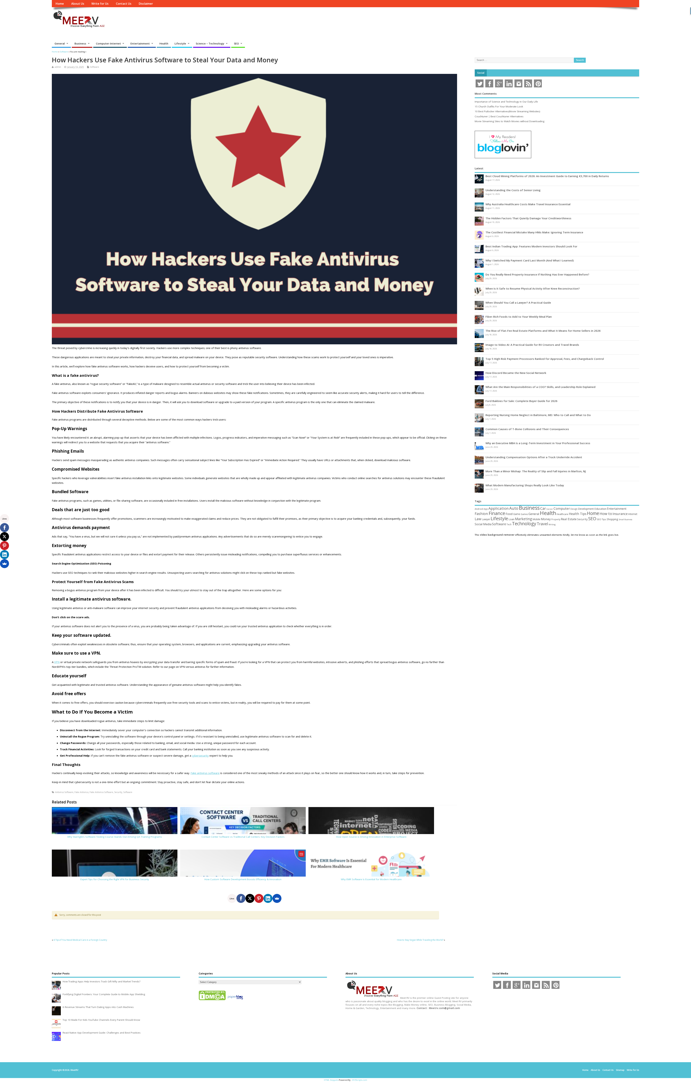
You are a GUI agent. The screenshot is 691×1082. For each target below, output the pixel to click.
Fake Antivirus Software (101, 792)
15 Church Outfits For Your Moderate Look (499, 106)
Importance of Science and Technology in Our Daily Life (506, 101)
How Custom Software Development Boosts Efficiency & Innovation (242, 879)
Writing (552, 524)
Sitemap (620, 1070)
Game (516, 514)
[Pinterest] (258, 898)
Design (573, 508)
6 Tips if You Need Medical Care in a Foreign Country (80, 939)
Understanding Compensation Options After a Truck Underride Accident (533, 457)
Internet (632, 514)
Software (94, 66)
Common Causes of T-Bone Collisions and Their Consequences (527, 429)
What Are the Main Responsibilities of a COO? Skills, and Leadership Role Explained (540, 387)
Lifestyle (180, 43)
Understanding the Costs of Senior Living (513, 190)
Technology (524, 523)
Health (163, 43)
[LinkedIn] (267, 898)
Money (546, 519)
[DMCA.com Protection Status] (212, 1000)
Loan (511, 519)
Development (586, 508)
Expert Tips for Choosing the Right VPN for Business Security (114, 879)
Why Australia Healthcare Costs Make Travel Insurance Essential (527, 204)
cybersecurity (200, 755)
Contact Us (123, 4)
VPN (57, 662)
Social (480, 72)
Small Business (625, 519)
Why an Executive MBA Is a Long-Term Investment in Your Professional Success (537, 443)
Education (600, 508)
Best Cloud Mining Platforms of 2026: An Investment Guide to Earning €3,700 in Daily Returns (547, 176)
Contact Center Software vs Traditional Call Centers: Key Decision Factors (243, 836)
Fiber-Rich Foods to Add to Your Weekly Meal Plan (518, 316)
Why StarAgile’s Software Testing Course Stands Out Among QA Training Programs (114, 836)
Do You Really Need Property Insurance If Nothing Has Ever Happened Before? (537, 274)
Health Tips (577, 514)
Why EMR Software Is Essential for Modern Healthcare (371, 879)
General (60, 43)
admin (58, 66)
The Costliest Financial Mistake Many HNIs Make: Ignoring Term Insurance (534, 232)
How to (606, 513)
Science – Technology (210, 43)
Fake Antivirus (81, 792)
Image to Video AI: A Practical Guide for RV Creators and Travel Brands (532, 344)
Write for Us (100, 4)
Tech (509, 524)
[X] (249, 898)
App (486, 508)
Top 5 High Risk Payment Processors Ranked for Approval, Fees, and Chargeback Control (544, 359)
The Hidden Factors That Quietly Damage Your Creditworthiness (528, 218)
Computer (562, 508)
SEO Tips (601, 519)
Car (543, 508)
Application (498, 508)
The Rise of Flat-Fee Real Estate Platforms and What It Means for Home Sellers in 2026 (542, 330)
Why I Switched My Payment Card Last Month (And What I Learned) (529, 260)
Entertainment (140, 43)
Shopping (612, 519)
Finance (497, 513)
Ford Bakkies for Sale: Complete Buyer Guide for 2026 (521, 401)
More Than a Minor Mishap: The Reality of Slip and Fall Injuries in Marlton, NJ (535, 471)
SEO (236, 43)
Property (555, 519)
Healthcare (562, 514)
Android (479, 508)
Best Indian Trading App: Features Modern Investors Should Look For (531, 246)
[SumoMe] (276, 898)
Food (509, 514)
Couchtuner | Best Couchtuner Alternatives (499, 116)
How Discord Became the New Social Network (515, 373)
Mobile (536, 519)
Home (59, 4)
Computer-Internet (108, 43)
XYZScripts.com (359, 1080)
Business (80, 43)
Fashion (481, 513)
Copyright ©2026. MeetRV (65, 1070)
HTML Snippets (331, 1080)
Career (549, 509)
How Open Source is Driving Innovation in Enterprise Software (371, 836)
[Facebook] (240, 898)
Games (524, 514)
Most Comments (486, 93)
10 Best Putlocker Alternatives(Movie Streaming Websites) (507, 111)
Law (478, 518)
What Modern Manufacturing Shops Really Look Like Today (524, 485)
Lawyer (486, 519)
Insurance (620, 514)
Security (118, 792)
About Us (77, 4)
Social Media (483, 524)
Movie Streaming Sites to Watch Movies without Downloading (509, 121)
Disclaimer (146, 4)
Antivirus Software (64, 792)
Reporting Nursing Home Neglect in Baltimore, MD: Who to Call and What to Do (538, 415)
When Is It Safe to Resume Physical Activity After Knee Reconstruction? (532, 288)
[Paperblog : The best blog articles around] (235, 1000)
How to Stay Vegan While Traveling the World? (420, 939)
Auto (513, 508)
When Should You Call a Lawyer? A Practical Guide (518, 302)
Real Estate (569, 519)
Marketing (523, 519)
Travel (542, 523)
